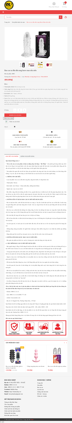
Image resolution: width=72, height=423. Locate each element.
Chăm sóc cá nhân (42, 396)
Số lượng (6, 110)
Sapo (32, 419)
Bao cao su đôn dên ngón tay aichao (57, 366)
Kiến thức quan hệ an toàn (11, 415)
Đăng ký (57, 6)
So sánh (2, 422)
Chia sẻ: (6, 126)
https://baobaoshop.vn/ (15, 391)
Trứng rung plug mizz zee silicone (35, 366)
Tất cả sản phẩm (8, 404)
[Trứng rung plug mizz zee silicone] (36, 355)
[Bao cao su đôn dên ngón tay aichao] (57, 355)
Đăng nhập (51, 6)
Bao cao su (40, 387)
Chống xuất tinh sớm (42, 391)
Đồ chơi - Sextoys (42, 394)
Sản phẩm (39, 385)
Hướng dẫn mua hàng (10, 413)
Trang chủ (40, 383)
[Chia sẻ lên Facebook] (14, 127)
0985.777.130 (20, 387)
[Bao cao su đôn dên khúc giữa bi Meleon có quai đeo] (15, 355)
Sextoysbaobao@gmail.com (16, 394)
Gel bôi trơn (40, 389)
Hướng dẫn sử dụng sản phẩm (12, 406)
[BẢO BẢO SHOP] (25, 5)
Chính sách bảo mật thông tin (12, 408)
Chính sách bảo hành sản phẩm (12, 411)
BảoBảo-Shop (14, 389)
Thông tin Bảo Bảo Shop (10, 402)
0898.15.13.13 (13, 385)
